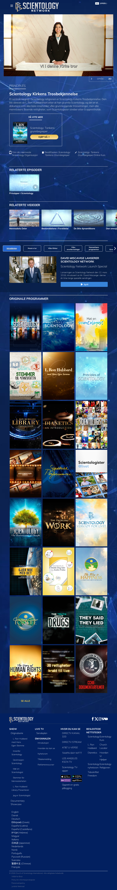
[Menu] (12, 6)
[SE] (91, 376)
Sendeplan (41, 733)
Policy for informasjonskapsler (23, 880)
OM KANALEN (43, 738)
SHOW (13, 729)
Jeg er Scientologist (21, 795)
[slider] (60, 73)
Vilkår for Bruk (17, 876)
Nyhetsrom (43, 753)
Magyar (15, 836)
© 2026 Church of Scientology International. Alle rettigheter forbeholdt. (36, 873)
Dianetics (92, 752)
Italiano (15, 839)
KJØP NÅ (43, 137)
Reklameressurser (46, 764)
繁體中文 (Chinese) (21, 863)
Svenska (16, 860)
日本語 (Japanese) (21, 842)
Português (17, 853)
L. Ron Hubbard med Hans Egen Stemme (19, 742)
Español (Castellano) (22, 829)
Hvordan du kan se (46, 748)
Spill (86, 284)
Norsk (15, 849)
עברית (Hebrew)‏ (20, 832)
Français (16, 866)
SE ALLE (25, 700)
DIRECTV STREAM (71, 742)
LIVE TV (39, 729)
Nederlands (17, 846)
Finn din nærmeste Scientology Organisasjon (25, 153)
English (15, 811)
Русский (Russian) (21, 856)
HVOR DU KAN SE (70, 729)
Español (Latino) (20, 825)
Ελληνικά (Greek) (21, 822)
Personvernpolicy (18, 883)
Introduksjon (43, 743)
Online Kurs (91, 153)
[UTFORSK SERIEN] (25, 327)
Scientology (93, 736)
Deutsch (16, 818)
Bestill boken (57, 153)
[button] (2, 248)
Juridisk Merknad (18, 886)
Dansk (15, 815)
